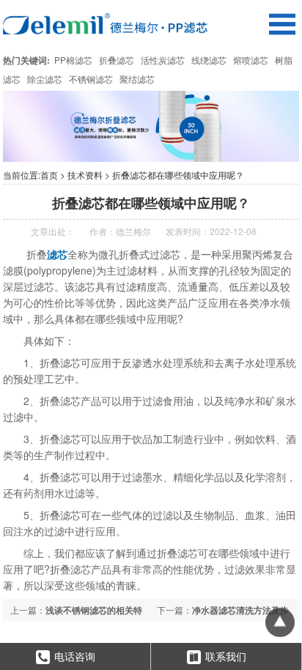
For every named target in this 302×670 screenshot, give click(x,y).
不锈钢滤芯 (91, 78)
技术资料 (85, 174)
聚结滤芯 (137, 78)
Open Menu (281, 23)
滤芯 (57, 254)
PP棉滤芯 (73, 59)
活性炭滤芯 (163, 59)
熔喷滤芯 (250, 59)
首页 (49, 174)
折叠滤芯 (116, 59)
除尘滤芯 (44, 78)
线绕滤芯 (208, 59)
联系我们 (225, 655)
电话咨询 (74, 655)
